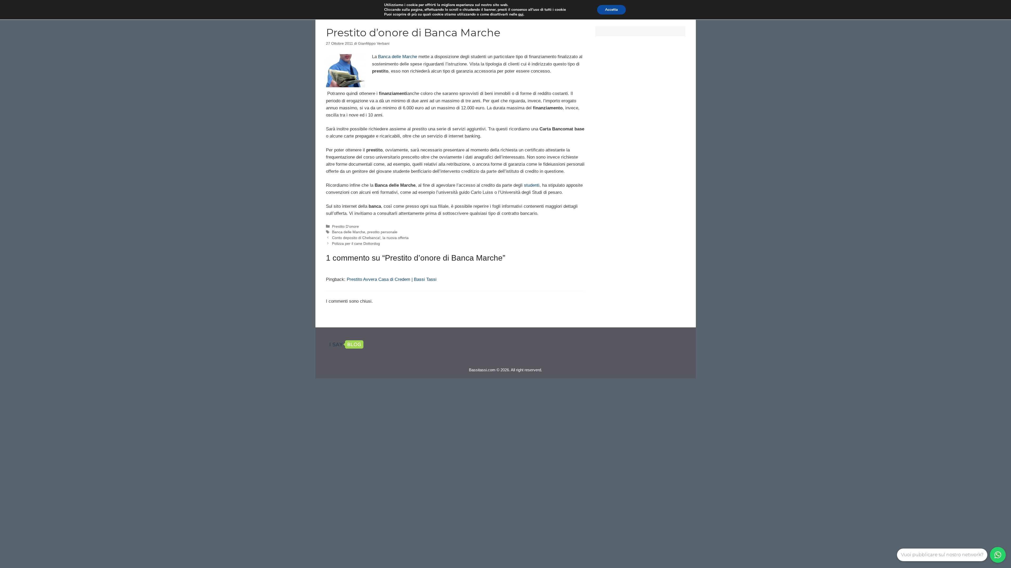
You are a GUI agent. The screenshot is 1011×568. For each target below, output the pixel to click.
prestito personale (382, 232)
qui (520, 14)
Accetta (611, 9)
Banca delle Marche (397, 56)
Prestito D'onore (345, 226)
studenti (531, 185)
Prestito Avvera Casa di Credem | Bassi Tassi (392, 279)
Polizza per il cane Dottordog (356, 243)
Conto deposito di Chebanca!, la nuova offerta (370, 238)
